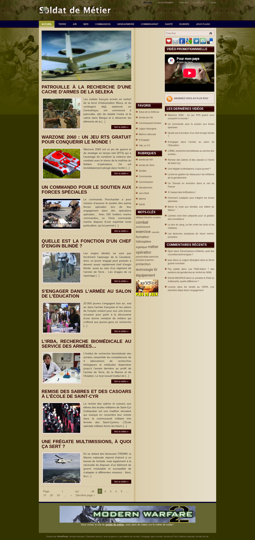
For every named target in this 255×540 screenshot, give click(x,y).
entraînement (143, 226)
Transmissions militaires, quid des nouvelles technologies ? (191, 252)
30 (58, 495)
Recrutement (166, 2)
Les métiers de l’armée (129, 536)
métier (154, 246)
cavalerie (157, 217)
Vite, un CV (144, 145)
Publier (183, 2)
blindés (184, 24)
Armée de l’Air (146, 117)
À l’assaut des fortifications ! (182, 192)
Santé (169, 24)
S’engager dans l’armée (151, 536)
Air (75, 24)
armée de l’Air (146, 159)
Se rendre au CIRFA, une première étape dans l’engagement (191, 288)
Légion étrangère (147, 128)
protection (144, 263)
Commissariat (149, 24)
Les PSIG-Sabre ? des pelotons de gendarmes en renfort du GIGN (191, 270)
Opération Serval (94, 536)
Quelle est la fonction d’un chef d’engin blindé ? (86, 243)
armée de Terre (146, 165)
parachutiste (142, 256)
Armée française (77, 536)
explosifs (156, 232)
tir (156, 269)
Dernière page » (85, 495)
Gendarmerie (125, 24)
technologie (145, 269)
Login (212, 2)
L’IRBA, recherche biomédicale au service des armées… (86, 344)
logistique (142, 247)
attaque (140, 217)
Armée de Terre (171, 536)
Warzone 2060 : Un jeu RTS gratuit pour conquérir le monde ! (86, 139)
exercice (144, 231)
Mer (85, 24)
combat (142, 222)
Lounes (171, 286)
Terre (62, 24)
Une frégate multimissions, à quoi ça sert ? (86, 444)
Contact (199, 2)
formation (143, 236)
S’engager (144, 139)
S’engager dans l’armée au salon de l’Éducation (86, 294)
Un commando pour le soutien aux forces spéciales (86, 190)
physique (140, 259)
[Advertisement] (147, 40)
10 (44, 495)
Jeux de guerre (110, 536)
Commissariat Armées (150, 122)
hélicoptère (144, 241)
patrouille (154, 256)
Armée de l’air (202, 536)
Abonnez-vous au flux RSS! (191, 98)
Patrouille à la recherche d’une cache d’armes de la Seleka (86, 89)
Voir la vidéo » (121, 127)
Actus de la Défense (149, 111)
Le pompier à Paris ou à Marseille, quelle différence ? (191, 279)
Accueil (147, 2)
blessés (148, 217)
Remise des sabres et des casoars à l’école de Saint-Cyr (86, 394)
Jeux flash (203, 24)
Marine (142, 198)
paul (170, 259)
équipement (146, 275)
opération (144, 252)
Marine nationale (147, 134)
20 (51, 495)
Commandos (103, 24)
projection (149, 259)
